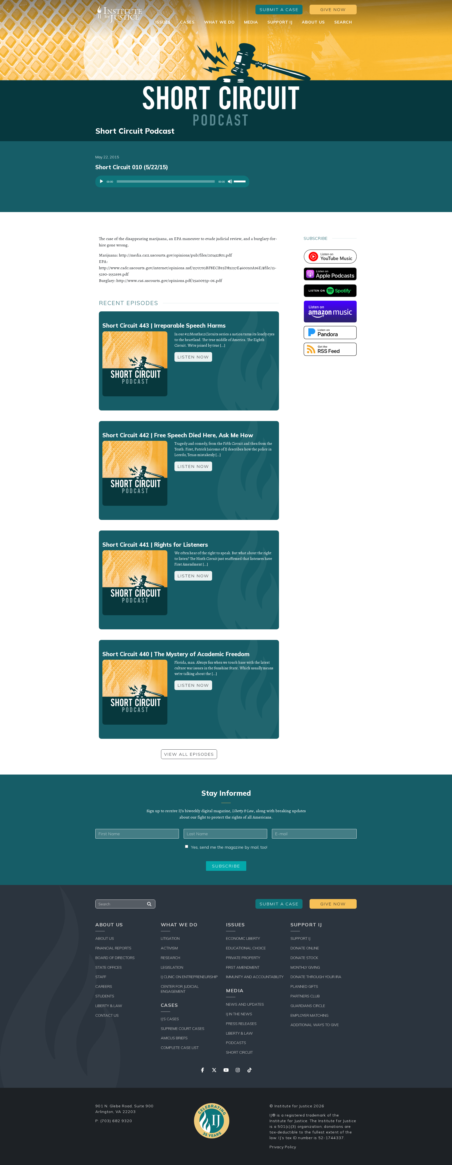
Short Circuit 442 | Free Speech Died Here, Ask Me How (177, 435)
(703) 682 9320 (116, 1120)
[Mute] (230, 181)
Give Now (333, 9)
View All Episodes (189, 754)
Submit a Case (279, 9)
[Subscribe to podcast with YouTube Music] (330, 256)
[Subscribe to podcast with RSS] (330, 349)
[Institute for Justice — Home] (118, 14)
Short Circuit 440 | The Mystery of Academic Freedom (176, 654)
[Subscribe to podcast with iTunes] (330, 273)
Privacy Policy (283, 1147)
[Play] (101, 181)
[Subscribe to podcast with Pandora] (330, 332)
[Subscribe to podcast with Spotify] (330, 290)
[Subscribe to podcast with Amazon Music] (330, 311)
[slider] (240, 181)
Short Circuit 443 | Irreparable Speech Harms (164, 325)
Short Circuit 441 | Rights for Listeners (155, 544)
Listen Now (193, 357)
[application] (172, 182)
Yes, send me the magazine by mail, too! (229, 847)
